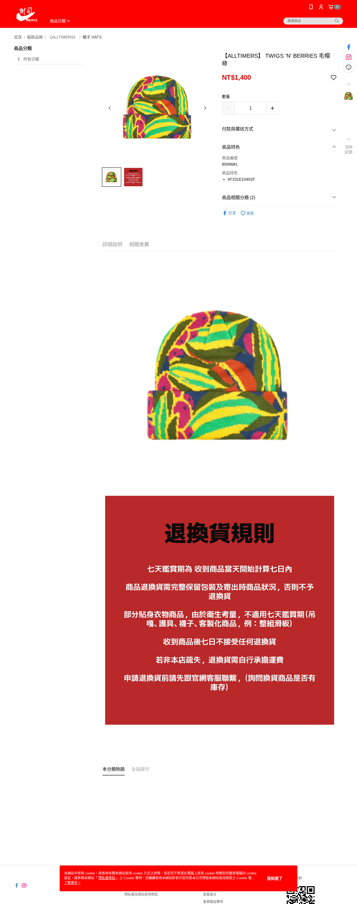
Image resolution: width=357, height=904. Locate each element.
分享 (232, 213)
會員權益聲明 (213, 902)
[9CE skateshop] (27, 15)
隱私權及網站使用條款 (141, 894)
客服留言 (209, 894)
